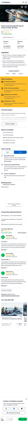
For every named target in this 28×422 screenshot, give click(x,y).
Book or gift (22, 419)
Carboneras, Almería (8, 30)
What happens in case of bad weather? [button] (11, 215)
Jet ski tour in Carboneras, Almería (12, 319)
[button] (7, 419)
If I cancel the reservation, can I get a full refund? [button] (11, 220)
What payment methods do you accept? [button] (11, 224)
